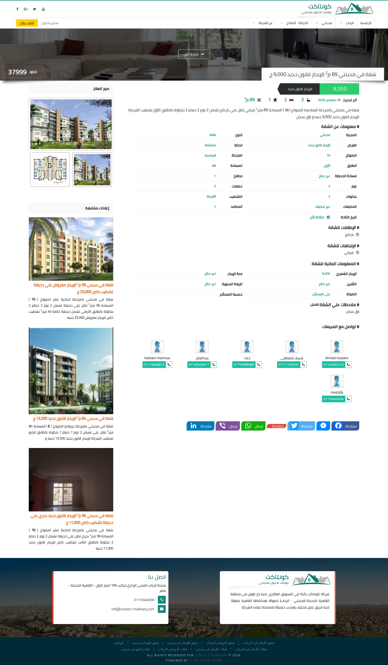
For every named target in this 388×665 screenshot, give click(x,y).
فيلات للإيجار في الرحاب (251, 649)
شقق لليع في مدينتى (145, 643)
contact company (211, 655)
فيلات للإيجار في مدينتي (211, 649)
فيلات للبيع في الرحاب (172, 649)
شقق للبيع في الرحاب (220, 643)
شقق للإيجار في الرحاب (258, 643)
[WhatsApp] (248, 426)
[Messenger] (323, 426)
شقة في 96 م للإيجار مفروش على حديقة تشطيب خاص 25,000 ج (73, 288)
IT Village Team (205, 660)
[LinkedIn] (193, 426)
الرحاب (285, 600)
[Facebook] (338, 426)
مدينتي (299, 600)
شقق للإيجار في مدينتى (182, 643)
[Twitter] (294, 426)
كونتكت (119, 643)
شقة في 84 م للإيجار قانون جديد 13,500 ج (73, 418)
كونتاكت (314, 594)
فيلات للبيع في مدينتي (135, 649)
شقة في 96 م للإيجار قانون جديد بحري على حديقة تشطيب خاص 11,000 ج (72, 519)
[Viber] (222, 426)
